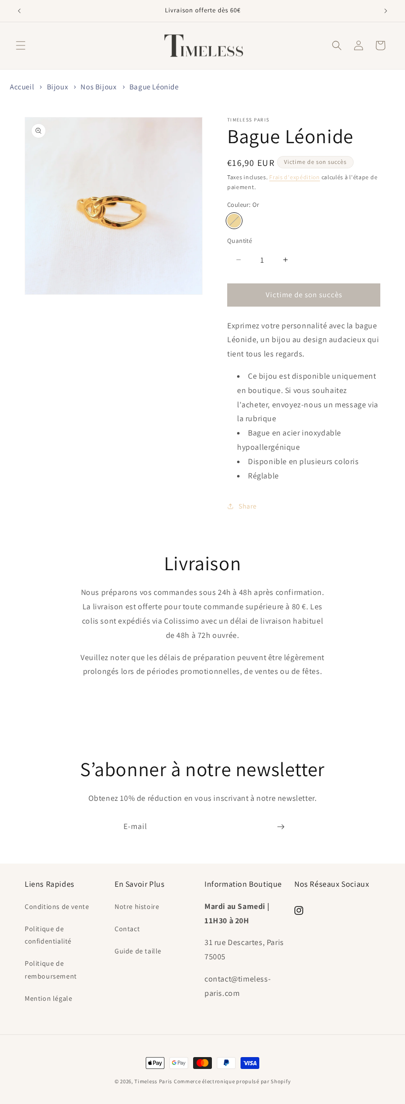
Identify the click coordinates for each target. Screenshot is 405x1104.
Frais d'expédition (294, 177)
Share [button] (248, 506)
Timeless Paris (153, 1081)
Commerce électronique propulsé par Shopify (232, 1081)
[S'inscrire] (280, 827)
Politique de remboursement (51, 969)
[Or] (234, 221)
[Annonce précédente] (19, 11)
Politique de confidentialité (48, 935)
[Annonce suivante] (386, 11)
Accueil (22, 86)
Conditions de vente (57, 906)
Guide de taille (138, 950)
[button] (21, 45)
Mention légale (48, 998)
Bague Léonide (154, 86)
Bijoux (58, 86)
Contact (127, 928)
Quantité (239, 241)
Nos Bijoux (99, 86)
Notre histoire (137, 906)
